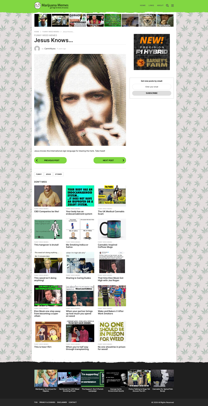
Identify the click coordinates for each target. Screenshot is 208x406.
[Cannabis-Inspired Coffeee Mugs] (112, 229)
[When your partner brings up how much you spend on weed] (80, 295)
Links (151, 5)
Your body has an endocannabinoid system (79, 212)
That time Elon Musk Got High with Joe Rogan (110, 279)
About (160, 5)
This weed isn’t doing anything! (45, 279)
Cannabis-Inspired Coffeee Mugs (107, 245)
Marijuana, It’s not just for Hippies (46, 390)
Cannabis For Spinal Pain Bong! (163, 390)
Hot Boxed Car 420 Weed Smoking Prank (69, 390)
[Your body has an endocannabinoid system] (80, 196)
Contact (73, 402)
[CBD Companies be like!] (48, 196)
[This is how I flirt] (48, 331)
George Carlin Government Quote (116, 390)
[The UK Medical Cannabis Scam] (112, 196)
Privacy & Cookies (47, 402)
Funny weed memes (45, 35)
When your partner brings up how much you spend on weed (79, 313)
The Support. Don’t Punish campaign (92, 390)
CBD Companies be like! (46, 211)
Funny (39, 174)
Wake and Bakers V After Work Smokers (111, 312)
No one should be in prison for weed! (111, 348)
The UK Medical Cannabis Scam (111, 212)
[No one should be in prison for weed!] (112, 331)
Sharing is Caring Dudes (78, 278)
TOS (35, 402)
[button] (167, 5)
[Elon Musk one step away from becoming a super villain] (48, 295)
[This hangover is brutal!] (48, 229)
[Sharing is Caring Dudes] (80, 262)
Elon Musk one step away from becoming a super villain (47, 313)
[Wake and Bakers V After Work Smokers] (112, 295)
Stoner (58, 174)
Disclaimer (62, 402)
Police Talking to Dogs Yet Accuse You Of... (139, 390)
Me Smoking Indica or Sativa (77, 245)
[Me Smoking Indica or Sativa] (80, 229)
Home (143, 5)
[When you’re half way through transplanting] (80, 331)
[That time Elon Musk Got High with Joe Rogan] (112, 262)
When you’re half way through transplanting (77, 348)
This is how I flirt (42, 347)
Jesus (48, 174)
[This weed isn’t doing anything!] (48, 262)
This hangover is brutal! (46, 244)
